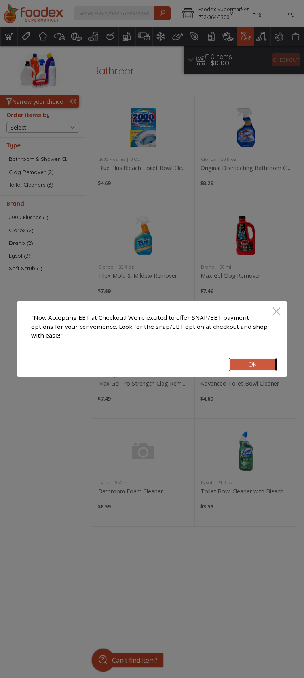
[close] (276, 312)
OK (252, 364)
